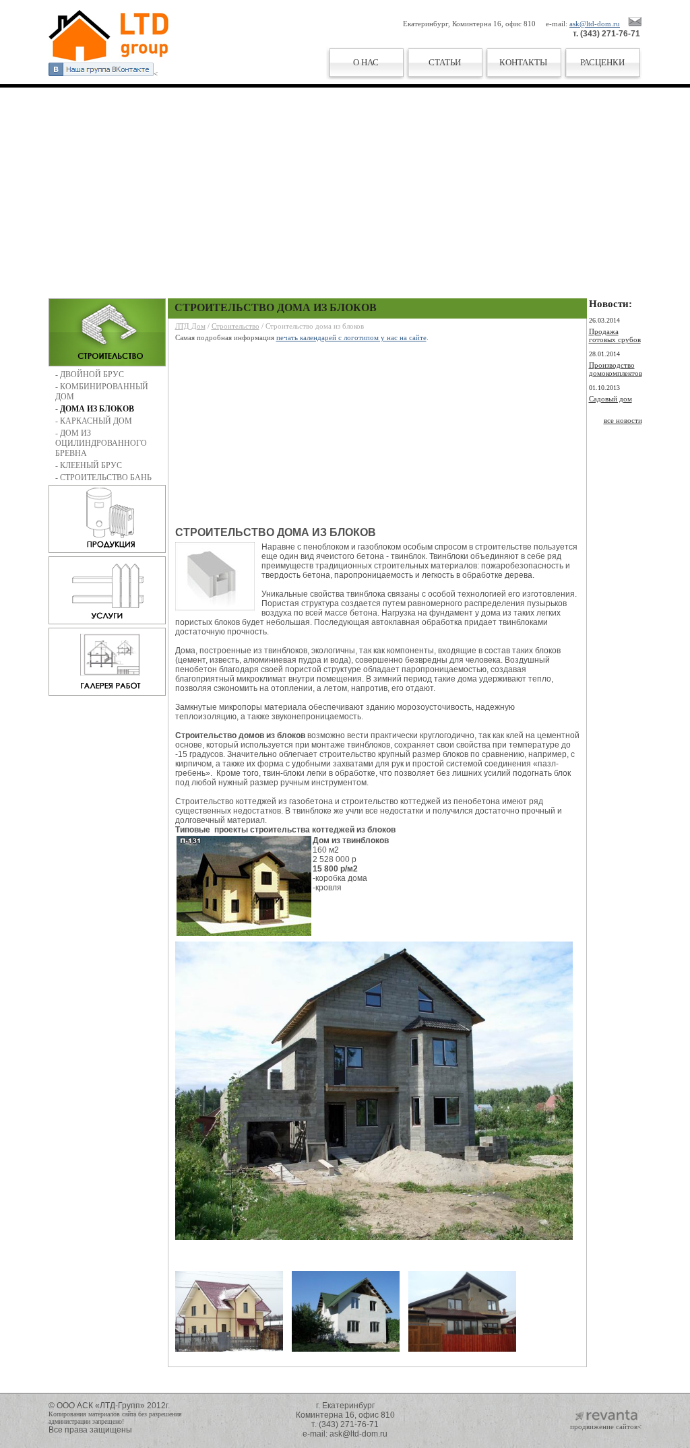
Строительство (235, 326)
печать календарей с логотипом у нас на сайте (351, 337)
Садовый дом (610, 399)
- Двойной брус (89, 374)
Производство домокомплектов (615, 369)
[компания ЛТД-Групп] (109, 60)
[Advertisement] (345, 184)
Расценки (602, 62)
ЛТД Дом (190, 326)
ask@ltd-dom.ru (594, 24)
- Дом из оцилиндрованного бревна (101, 443)
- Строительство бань (103, 477)
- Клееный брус (88, 465)
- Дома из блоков (94, 409)
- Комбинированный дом (101, 391)
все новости (623, 420)
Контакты (523, 62)
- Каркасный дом (93, 421)
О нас (366, 62)
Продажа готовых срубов (615, 335)
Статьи (445, 62)
